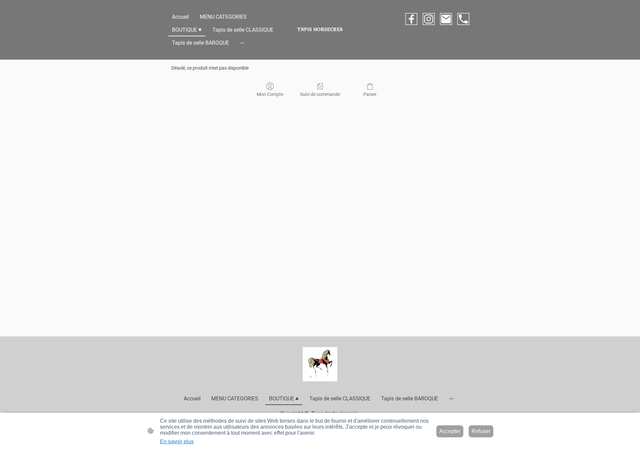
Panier (370, 94)
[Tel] (463, 19)
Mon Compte (270, 94)
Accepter (449, 431)
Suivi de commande (320, 94)
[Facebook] (411, 19)
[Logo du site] (320, 364)
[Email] (446, 19)
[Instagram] (429, 19)
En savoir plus (177, 441)
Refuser (481, 431)
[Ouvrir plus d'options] (242, 43)
